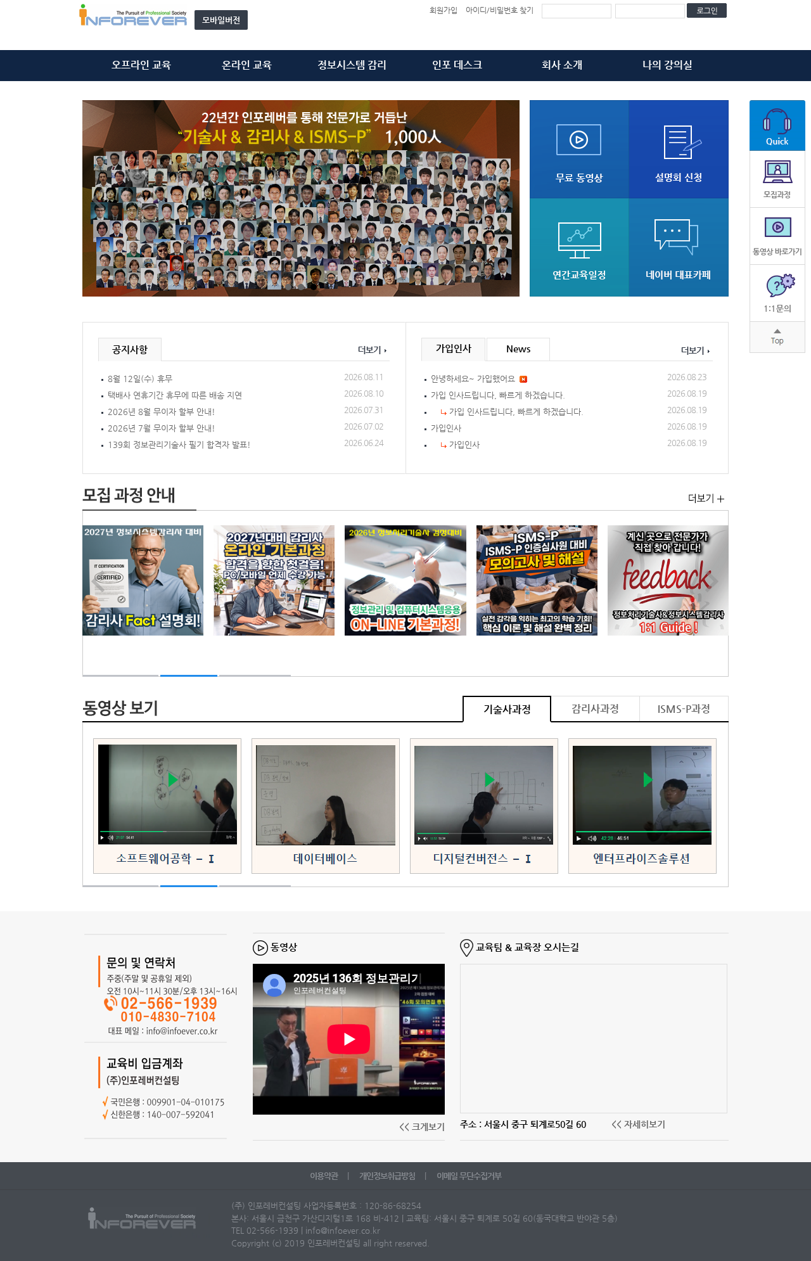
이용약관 (325, 1176)
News (518, 348)
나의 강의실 (667, 65)
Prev (99, 199)
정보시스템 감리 (351, 65)
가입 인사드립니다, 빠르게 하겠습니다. (498, 395)
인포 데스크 (457, 65)
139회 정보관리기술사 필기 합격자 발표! (179, 444)
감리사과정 (595, 709)
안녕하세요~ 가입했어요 (473, 378)
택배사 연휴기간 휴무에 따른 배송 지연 (175, 395)
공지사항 (130, 349)
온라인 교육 (247, 65)
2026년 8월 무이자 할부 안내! (161, 411)
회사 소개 (562, 65)
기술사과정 (507, 709)
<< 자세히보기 (638, 1124)
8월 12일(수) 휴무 (140, 378)
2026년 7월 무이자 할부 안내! (161, 428)
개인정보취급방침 (388, 1176)
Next (503, 199)
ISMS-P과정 (684, 709)
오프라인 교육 (141, 65)
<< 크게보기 (422, 1127)
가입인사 (453, 348)
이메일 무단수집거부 (469, 1176)
